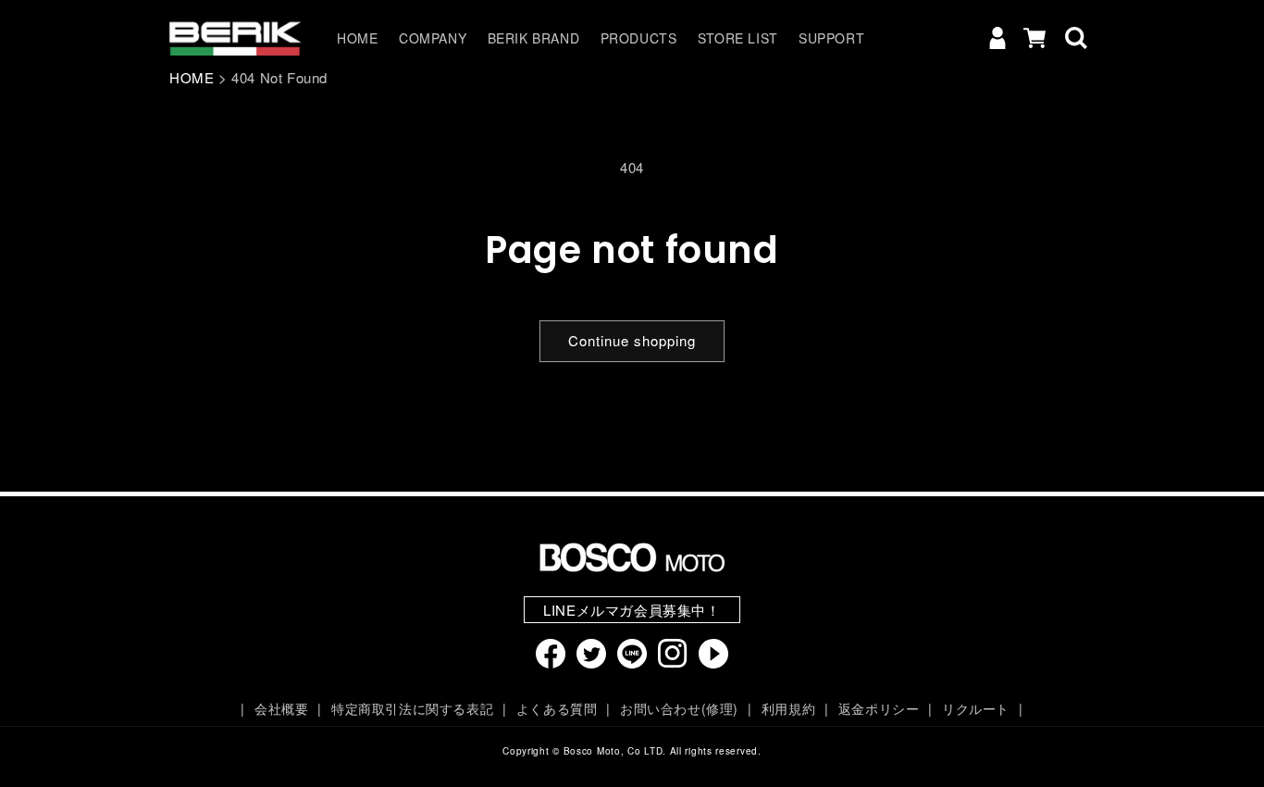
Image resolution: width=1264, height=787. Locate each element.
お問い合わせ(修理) (679, 708)
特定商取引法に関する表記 (412, 708)
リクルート (976, 708)
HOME (191, 77)
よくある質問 (556, 708)
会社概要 (281, 708)
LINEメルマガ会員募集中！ (631, 609)
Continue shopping (632, 340)
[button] (1076, 37)
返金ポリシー (878, 708)
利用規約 (788, 708)
